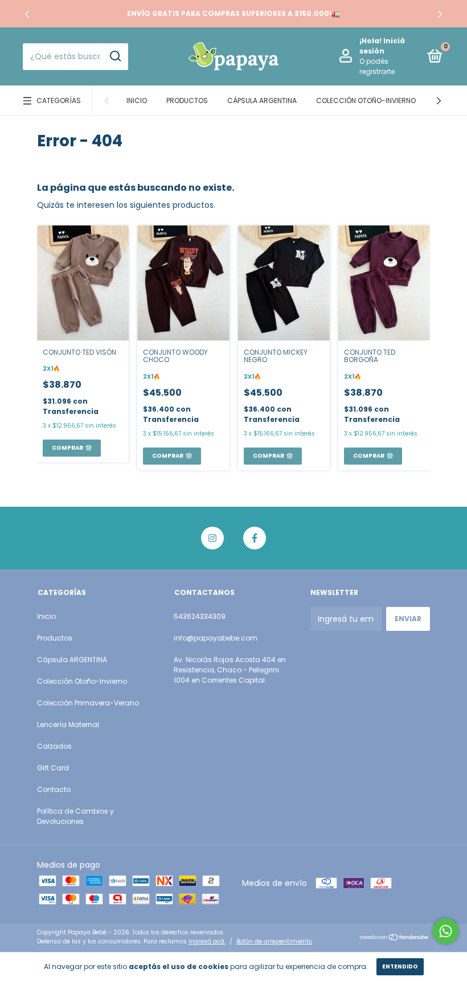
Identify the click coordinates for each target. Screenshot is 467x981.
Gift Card (53, 768)
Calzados (54, 746)
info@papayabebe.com (215, 638)
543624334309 (200, 616)
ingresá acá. (207, 941)
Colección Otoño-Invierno (366, 100)
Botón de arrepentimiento (274, 941)
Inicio (136, 100)
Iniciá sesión (382, 46)
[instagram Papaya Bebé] (212, 538)
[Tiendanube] (394, 938)
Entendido (400, 966)
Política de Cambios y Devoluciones (75, 816)
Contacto (54, 789)
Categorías (58, 100)
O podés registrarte (377, 66)
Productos (187, 100)
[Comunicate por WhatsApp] (445, 931)
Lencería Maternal (68, 724)
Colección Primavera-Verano (88, 703)
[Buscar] (114, 56)
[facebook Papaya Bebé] (254, 538)
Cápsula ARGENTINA (262, 100)
